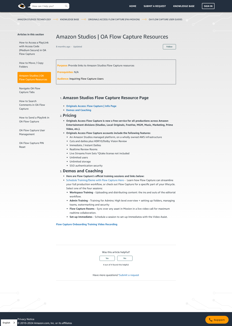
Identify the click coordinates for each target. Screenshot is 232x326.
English (6, 322)
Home (132, 6)
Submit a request (155, 6)
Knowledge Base (183, 6)
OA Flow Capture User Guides (165, 19)
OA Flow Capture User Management (32, 132)
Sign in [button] (208, 6)
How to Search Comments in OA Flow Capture (32, 104)
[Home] (21, 6)
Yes (107, 258)
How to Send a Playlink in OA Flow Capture (34, 119)
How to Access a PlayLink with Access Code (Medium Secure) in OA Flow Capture (34, 48)
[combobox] (9, 322)
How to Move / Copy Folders (31, 64)
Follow (169, 46)
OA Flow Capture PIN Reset (31, 144)
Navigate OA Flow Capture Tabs (29, 90)
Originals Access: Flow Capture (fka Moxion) (114, 19)
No (124, 258)
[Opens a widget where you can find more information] (217, 320)
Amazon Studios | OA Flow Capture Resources (33, 77)
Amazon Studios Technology (34, 19)
